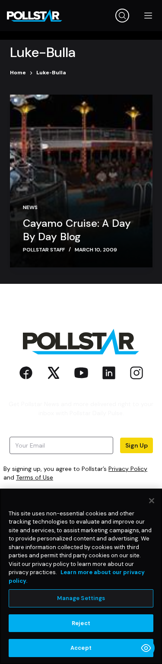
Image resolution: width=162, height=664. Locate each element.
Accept (81, 647)
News (30, 207)
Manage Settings (81, 598)
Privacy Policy (127, 469)
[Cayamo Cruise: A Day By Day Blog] (81, 181)
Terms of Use (34, 477)
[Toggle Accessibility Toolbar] (146, 648)
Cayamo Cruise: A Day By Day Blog (77, 229)
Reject (81, 623)
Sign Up (136, 445)
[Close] (151, 500)
